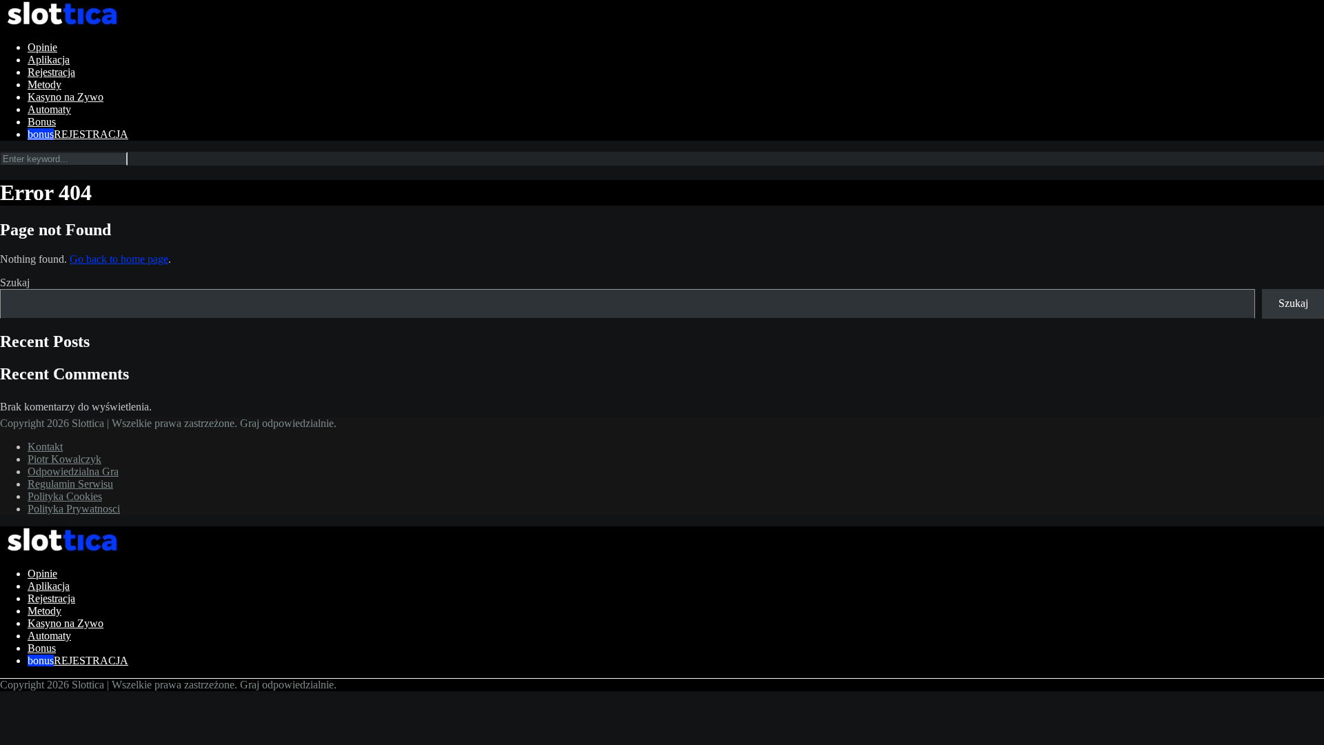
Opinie (42, 47)
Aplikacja (49, 60)
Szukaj (15, 282)
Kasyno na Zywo (65, 97)
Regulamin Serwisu (70, 484)
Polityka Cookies (65, 496)
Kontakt (45, 447)
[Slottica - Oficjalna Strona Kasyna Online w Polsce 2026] (62, 24)
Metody (44, 84)
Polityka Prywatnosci (74, 509)
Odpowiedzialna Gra (73, 471)
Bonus (42, 122)
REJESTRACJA (91, 134)
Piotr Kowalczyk (64, 459)
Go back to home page (119, 259)
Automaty (49, 109)
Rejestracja (51, 72)
